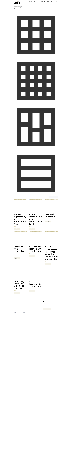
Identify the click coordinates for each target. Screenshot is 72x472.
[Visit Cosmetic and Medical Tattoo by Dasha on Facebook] (49, 365)
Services (27, 301)
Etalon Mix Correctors (50, 215)
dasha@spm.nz (45, 306)
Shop (35, 304)
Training (36, 302)
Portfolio (27, 302)
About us (27, 303)
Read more (47, 263)
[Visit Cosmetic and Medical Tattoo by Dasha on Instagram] (49, 401)
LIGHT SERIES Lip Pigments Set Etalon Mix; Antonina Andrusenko (51, 254)
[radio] (36, 7)
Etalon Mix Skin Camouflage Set (20, 250)
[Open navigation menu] (58, 1)
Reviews (27, 304)
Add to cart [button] (16, 228)
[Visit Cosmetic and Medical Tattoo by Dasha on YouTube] (49, 329)
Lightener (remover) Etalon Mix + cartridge (20, 285)
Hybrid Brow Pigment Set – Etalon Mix (35, 249)
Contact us (36, 303)
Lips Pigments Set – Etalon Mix (35, 284)
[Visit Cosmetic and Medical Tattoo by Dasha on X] (49, 437)
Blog (35, 301)
